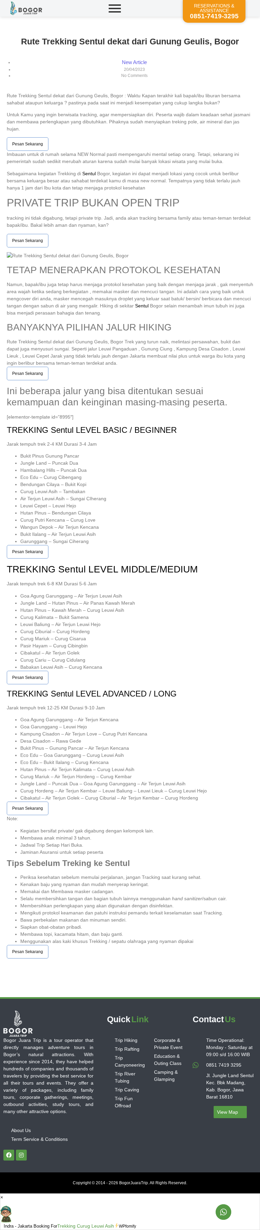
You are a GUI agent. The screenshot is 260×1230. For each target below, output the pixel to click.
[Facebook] (8, 1155)
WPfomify (127, 1226)
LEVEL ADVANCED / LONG (125, 693)
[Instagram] (21, 1155)
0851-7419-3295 (214, 16)
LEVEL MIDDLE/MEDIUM (142, 569)
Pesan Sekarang (27, 144)
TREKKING (29, 430)
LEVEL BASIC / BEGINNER (125, 430)
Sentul (89, 173)
